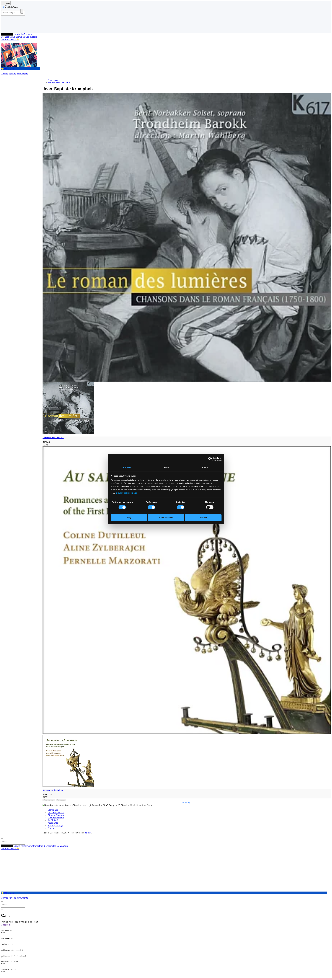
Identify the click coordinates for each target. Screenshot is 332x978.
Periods (12, 73)
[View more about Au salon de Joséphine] (187, 733)
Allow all (203, 517)
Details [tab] (166, 467)
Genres (4, 73)
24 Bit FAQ (53, 820)
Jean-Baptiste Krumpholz (59, 82)
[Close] (2, 838)
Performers (26, 34)
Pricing (51, 828)
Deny (128, 517)
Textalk (88, 833)
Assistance (53, 823)
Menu (7, 4)
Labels (17, 34)
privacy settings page (126, 493)
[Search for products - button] (21, 11)
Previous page (49, 800)
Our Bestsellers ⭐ (10, 39)
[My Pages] (5, 28)
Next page (61, 800)
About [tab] (205, 467)
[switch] (151, 507)
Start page (53, 810)
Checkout (6, 924)
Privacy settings (55, 825)
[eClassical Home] (22, 7)
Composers (7, 34)
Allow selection (166, 517)
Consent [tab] (127, 467)
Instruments (22, 73)
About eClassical (56, 815)
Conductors (31, 37)
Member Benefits (56, 817)
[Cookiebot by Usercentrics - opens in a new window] (210, 459)
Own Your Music (56, 812)
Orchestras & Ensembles (13, 37)
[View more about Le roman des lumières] (187, 381)
